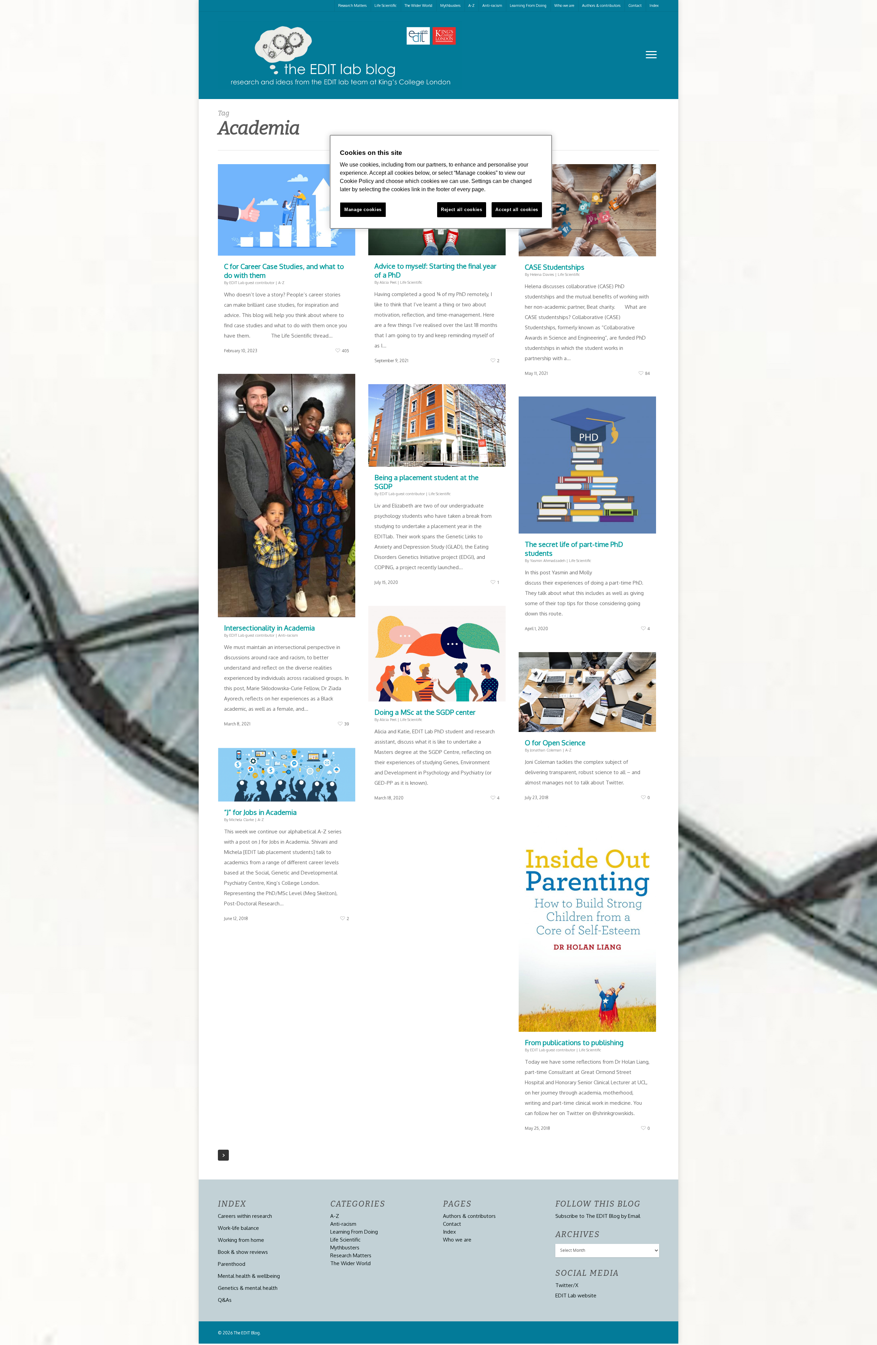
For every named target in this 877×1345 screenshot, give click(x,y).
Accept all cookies (516, 209)
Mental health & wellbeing (249, 1276)
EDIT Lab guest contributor (251, 282)
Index (654, 5)
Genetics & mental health (247, 1288)
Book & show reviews (243, 1252)
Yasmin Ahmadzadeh (547, 560)
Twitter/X (566, 1285)
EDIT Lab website (575, 1295)
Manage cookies (363, 209)
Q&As (225, 1300)
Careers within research (245, 1216)
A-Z (471, 5)
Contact (635, 5)
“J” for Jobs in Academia (260, 812)
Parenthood (231, 1264)
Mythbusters (450, 5)
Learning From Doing (528, 5)
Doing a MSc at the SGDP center (424, 712)
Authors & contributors (601, 5)
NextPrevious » (223, 1155)
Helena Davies (542, 274)
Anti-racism (492, 5)
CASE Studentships (554, 266)
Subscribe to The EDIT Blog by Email (597, 1216)
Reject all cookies (461, 209)
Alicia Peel (388, 282)
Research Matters (352, 5)
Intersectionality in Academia (269, 627)
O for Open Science (555, 742)
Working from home (241, 1240)
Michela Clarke (241, 819)
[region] (441, 182)
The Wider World (418, 5)
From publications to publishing (574, 1042)
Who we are (564, 5)
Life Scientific (385, 5)
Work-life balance (238, 1228)
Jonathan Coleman (545, 750)
